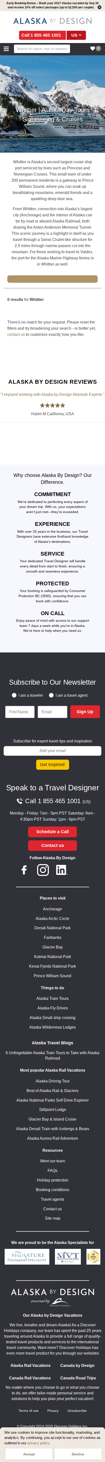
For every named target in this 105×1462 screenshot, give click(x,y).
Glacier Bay (52, 947)
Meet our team (52, 1161)
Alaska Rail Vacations (30, 1365)
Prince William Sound (52, 976)
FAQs (52, 1170)
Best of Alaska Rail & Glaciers (52, 1091)
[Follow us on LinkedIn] (62, 871)
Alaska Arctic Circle (52, 918)
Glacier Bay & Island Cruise (52, 1119)
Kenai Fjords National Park (52, 966)
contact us (16, 334)
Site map (52, 1218)
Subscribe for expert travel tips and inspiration (52, 741)
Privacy (53, 1411)
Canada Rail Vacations (30, 1378)
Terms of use (29, 1411)
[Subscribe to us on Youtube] (81, 871)
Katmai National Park (52, 957)
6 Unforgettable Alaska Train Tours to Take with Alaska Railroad (52, 1056)
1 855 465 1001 (46, 35)
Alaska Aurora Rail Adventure (52, 1138)
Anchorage (52, 909)
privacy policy (38, 1443)
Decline (78, 1454)
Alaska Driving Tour (53, 1081)
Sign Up (85, 711)
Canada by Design (77, 1365)
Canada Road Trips (78, 1378)
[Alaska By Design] (52, 21)
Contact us (52, 845)
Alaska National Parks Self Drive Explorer (52, 1100)
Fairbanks (52, 937)
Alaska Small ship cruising (52, 1018)
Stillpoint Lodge (52, 1110)
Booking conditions (52, 1190)
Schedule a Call (52, 831)
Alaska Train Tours (52, 998)
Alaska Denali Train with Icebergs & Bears (52, 1129)
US (74, 35)
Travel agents (52, 1199)
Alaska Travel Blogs (52, 1042)
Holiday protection (52, 1180)
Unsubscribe (77, 1411)
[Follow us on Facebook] (24, 871)
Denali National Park (52, 928)
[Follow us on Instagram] (43, 871)
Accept (29, 1454)
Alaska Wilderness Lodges (52, 1027)
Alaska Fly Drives (52, 1008)
